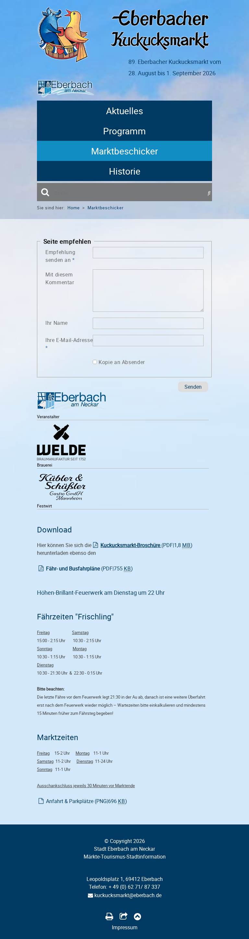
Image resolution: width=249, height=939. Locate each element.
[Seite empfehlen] (123, 916)
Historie (124, 171)
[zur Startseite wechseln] (63, 61)
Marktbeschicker (124, 151)
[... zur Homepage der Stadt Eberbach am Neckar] (72, 403)
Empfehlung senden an (60, 256)
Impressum (124, 927)
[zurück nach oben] (137, 916)
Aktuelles (124, 110)
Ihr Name (56, 322)
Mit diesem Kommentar (59, 278)
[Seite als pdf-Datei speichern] (109, 916)
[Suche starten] (210, 193)
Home (73, 208)
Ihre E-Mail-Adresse (69, 343)
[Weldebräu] (61, 443)
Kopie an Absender (122, 362)
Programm (124, 131)
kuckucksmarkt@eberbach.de (127, 895)
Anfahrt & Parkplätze (86, 801)
